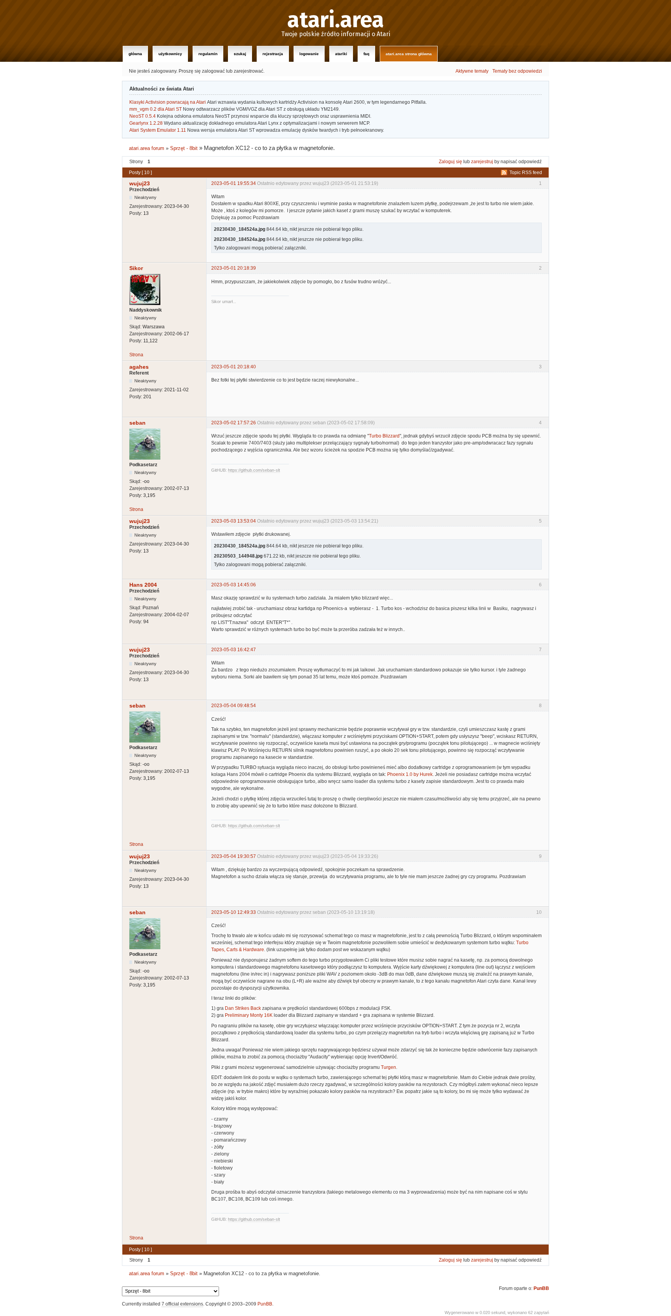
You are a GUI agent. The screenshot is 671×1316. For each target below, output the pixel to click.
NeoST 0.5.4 (142, 116)
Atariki (341, 54)
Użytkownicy (170, 54)
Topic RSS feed (525, 172)
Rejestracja (272, 54)
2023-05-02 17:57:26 (233, 422)
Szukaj (240, 54)
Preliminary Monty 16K (249, 1015)
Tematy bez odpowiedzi (517, 71)
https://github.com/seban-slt (254, 470)
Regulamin (207, 54)
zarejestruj (482, 161)
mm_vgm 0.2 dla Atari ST (155, 109)
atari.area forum (146, 148)
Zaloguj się (450, 161)
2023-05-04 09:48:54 (233, 705)
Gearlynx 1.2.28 (146, 123)
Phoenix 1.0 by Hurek (410, 774)
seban (137, 423)
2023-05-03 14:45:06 (233, 584)
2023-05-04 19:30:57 (233, 856)
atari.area (335, 20)
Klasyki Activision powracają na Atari (167, 102)
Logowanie (309, 54)
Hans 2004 (143, 585)
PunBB (541, 1288)
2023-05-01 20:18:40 (233, 367)
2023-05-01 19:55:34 (233, 183)
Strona (136, 354)
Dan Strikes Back (243, 1008)
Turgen (388, 1067)
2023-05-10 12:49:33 (233, 912)
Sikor (136, 268)
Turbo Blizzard (384, 436)
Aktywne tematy (471, 71)
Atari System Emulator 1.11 (157, 130)
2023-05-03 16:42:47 (233, 649)
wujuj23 (139, 183)
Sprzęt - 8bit (184, 148)
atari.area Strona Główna (409, 54)
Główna (135, 54)
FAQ (366, 54)
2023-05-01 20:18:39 (233, 268)
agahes (139, 367)
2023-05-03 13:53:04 (233, 521)
